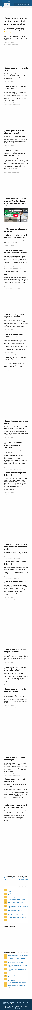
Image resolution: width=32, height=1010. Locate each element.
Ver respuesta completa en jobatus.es (11, 599)
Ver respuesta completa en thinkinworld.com (12, 268)
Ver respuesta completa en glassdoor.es (11, 664)
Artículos (11, 13)
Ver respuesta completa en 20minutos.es (12, 288)
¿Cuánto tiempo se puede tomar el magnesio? (16, 903)
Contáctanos (5, 1002)
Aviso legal (11, 1002)
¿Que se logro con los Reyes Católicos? (17, 982)
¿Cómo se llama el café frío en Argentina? (18, 955)
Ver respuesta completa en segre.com (11, 707)
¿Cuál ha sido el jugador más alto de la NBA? (17, 890)
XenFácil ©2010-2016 (12, 1007)
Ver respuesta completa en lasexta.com (11, 578)
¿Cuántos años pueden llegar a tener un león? (17, 966)
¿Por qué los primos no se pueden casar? (18, 897)
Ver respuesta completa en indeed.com (11, 83)
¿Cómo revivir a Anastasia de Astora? (17, 899)
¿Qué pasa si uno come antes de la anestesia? (16, 959)
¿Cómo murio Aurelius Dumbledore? (16, 973)
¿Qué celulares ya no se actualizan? (16, 894)
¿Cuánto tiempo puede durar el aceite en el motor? (22, 879)
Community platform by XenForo (14, 1006)
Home (5, 13)
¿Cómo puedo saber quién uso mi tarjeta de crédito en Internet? (10, 879)
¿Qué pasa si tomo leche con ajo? (16, 914)
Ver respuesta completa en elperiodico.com (12, 494)
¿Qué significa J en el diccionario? (16, 962)
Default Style (6, 1000)
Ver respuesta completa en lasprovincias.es (12, 354)
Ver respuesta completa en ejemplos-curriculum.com (14, 469)
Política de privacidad (19, 1002)
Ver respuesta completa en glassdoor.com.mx (13, 439)
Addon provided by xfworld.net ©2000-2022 (11, 1008)
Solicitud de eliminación (9, 42)
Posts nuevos (5, 6)
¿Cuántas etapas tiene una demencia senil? (17, 969)
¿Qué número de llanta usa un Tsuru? (17, 917)
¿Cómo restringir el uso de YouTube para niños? (18, 907)
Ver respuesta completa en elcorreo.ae (11, 685)
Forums (7, 4)
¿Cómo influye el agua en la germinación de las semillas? (18, 979)
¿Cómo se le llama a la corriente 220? (17, 976)
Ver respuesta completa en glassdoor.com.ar (12, 104)
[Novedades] (28, 4)
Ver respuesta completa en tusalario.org (11, 44)
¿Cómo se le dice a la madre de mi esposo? (16, 986)
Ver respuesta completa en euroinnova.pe (12, 558)
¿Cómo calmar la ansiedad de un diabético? (16, 911)
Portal (9, 1003)
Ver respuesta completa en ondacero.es (11, 331)
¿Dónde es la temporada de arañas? (16, 920)
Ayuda (27, 1002)
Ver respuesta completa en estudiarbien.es (12, 246)
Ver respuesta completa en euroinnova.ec (12, 370)
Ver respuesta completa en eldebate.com (12, 147)
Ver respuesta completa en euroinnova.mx (12, 824)
